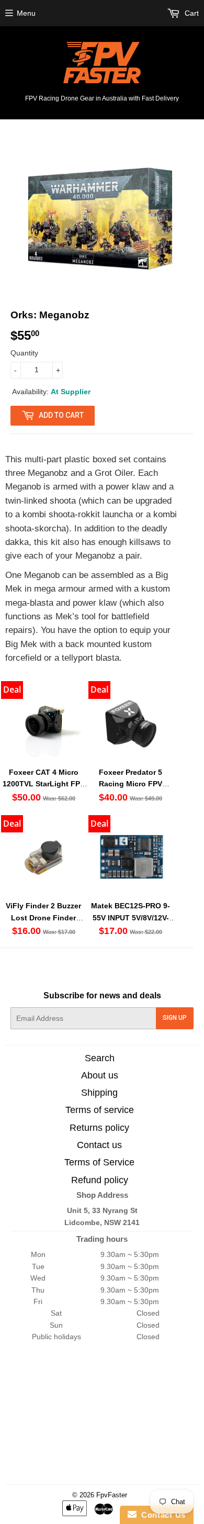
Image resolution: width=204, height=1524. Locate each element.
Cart (191, 13)
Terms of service (99, 1110)
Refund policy (99, 1180)
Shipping (99, 1092)
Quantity (24, 353)
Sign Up (175, 1017)
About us (99, 1075)
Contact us (99, 1145)
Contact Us (161, 1514)
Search (100, 1058)
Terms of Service (99, 1162)
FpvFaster (111, 1495)
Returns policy (99, 1127)
